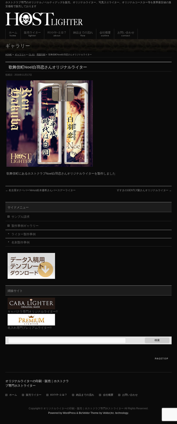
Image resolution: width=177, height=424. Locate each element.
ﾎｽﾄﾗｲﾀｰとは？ (58, 395)
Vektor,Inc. (109, 412)
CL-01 (32, 54)
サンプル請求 (20, 216)
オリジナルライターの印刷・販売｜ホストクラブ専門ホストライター (83, 408)
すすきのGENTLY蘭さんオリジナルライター (144, 190)
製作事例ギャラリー (25, 225)
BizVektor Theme (89, 412)
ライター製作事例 (23, 234)
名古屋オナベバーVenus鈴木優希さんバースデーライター (40, 190)
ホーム (13, 395)
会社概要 (108, 395)
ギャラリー (20, 54)
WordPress (69, 412)
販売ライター (33, 395)
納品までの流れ (85, 395)
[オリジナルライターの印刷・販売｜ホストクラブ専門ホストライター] (44, 21)
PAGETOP (161, 358)
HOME (8, 54)
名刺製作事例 (20, 242)
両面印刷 (41, 54)
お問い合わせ (130, 395)
